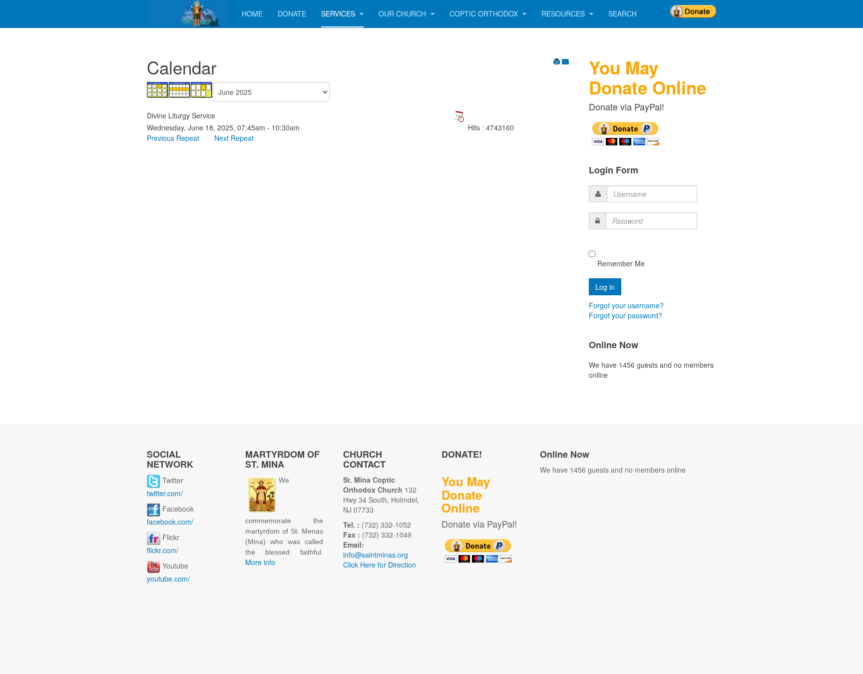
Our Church (403, 13)
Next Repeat (234, 138)
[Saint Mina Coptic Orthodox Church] (187, 13)
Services (339, 13)
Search (622, 13)
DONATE (292, 13)
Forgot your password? (625, 315)
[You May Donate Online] (625, 132)
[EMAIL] (565, 62)
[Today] (202, 89)
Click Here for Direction (379, 565)
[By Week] (180, 89)
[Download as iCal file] (459, 115)
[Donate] (693, 8)
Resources (564, 13)
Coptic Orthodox (484, 13)
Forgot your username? (626, 305)
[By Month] (158, 89)
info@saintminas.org (375, 555)
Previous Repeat (173, 138)
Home (252, 13)
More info (260, 562)
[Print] (556, 62)
